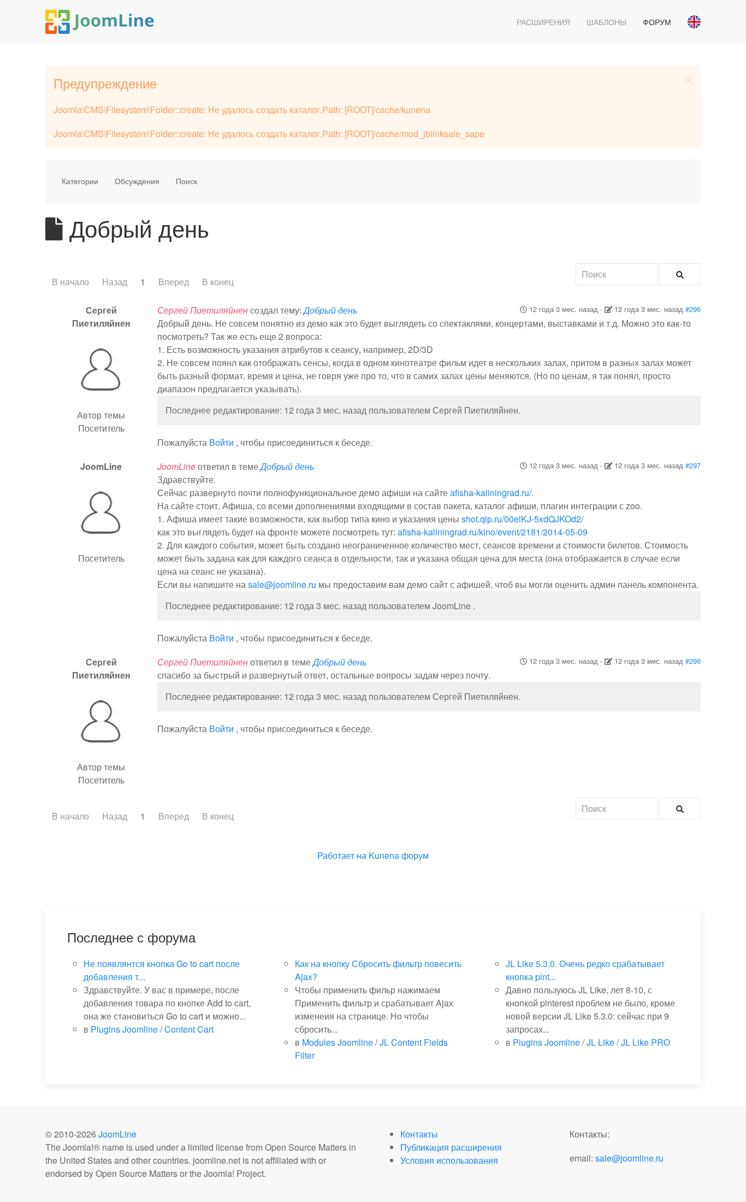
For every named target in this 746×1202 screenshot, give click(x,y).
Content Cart (189, 1029)
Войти (221, 442)
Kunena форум (399, 855)
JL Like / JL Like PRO (628, 1042)
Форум (657, 21)
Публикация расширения (451, 1147)
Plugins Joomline (124, 1029)
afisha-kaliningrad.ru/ (490, 492)
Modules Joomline (337, 1042)
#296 (693, 309)
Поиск (186, 180)
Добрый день (330, 310)
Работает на (341, 855)
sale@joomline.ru (282, 584)
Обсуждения (137, 180)
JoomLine (117, 1134)
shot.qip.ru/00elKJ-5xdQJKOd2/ (522, 518)
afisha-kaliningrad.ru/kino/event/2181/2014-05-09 (493, 532)
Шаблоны (606, 21)
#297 (693, 465)
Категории (80, 180)
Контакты (419, 1134)
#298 (693, 661)
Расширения (543, 21)
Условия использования (449, 1160)
